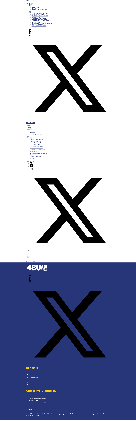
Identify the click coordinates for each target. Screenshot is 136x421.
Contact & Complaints (34, 371)
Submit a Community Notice (40, 21)
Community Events (37, 17)
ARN (30, 417)
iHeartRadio (31, 419)
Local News (35, 7)
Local (30, 12)
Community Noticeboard (39, 19)
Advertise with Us (33, 373)
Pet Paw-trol (36, 22)
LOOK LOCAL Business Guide (40, 13)
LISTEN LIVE (30, 161)
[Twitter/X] (69, 119)
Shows (31, 4)
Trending (34, 8)
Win (30, 11)
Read (30, 6)
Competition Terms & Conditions (37, 382)
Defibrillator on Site (38, 24)
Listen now (29, 123)
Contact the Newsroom (39, 9)
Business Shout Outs (38, 14)
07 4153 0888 (36, 409)
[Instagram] (30, 37)
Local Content (32, 386)
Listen (31, 3)
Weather (34, 27)
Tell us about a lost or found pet (42, 23)
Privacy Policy (32, 381)
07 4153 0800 (35, 411)
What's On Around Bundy (40, 16)
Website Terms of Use (35, 388)
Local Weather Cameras (39, 26)
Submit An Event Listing (39, 18)
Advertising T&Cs (33, 384)
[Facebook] (30, 33)
